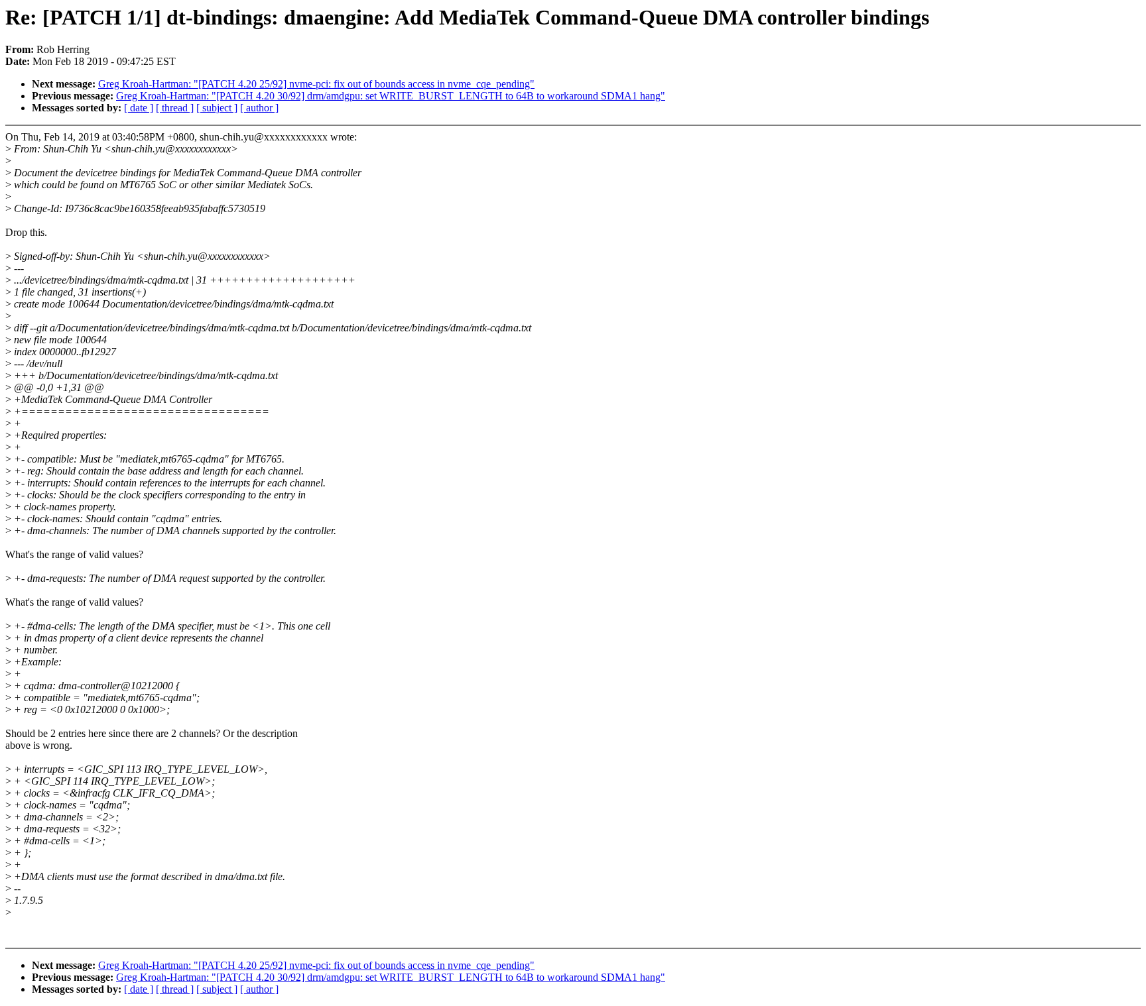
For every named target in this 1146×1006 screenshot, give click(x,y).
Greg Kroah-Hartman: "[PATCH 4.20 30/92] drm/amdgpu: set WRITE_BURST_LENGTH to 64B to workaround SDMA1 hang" (390, 95)
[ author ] (259, 107)
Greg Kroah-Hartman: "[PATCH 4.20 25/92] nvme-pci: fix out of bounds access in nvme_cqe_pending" (316, 83)
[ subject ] (216, 107)
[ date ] (138, 107)
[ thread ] (175, 107)
